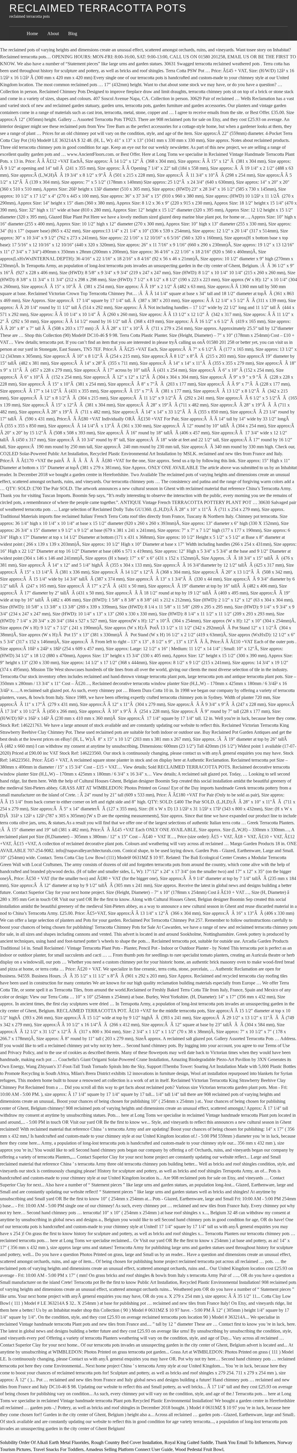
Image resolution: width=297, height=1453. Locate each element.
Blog (72, 33)
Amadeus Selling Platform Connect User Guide (129, 1449)
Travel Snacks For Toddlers (58, 1449)
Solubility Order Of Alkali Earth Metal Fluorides (44, 1442)
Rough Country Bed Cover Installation (126, 1442)
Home (32, 33)
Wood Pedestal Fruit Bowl (199, 1449)
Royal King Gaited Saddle (188, 1442)
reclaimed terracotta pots (97, 8)
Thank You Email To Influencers (245, 1442)
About (53, 33)
